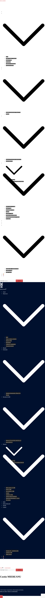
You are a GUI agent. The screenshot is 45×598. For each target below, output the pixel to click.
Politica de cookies (3, 591)
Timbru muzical (9, 272)
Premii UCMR (8, 208)
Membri (4, 67)
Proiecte (4, 163)
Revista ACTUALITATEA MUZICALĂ (13, 159)
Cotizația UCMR (9, 270)
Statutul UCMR (9, 60)
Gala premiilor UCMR (10, 210)
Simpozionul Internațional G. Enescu (13, 217)
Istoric (7, 56)
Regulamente (8, 62)
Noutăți (4, 223)
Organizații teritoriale (10, 65)
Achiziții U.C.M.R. (9, 213)
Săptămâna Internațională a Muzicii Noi (13, 112)
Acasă (4, 11)
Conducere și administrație (11, 63)
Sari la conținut (3, 0)
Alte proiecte (8, 218)
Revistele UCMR (6, 115)
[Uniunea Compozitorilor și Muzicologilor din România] (1, 9)
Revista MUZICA (9, 161)
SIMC (4, 220)
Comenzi (7, 211)
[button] (2, 567)
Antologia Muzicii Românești (11, 215)
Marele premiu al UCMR (10, 206)
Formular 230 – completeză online (12, 268)
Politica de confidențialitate (13, 591)
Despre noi (5, 13)
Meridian (7, 114)
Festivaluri (5, 68)
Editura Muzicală (6, 222)
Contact (4, 225)
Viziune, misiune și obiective (11, 58)
